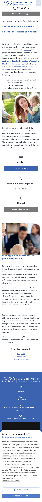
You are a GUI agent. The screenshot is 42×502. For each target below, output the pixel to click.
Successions (21, 357)
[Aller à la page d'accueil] (17, 3)
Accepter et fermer (22, 496)
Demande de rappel (21, 14)
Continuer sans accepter (11, 481)
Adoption (21, 354)
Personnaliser (22, 490)
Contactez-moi (21, 168)
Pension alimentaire (21, 359)
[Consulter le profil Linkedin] (21, 387)
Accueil (18, 21)
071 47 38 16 (23, 8)
